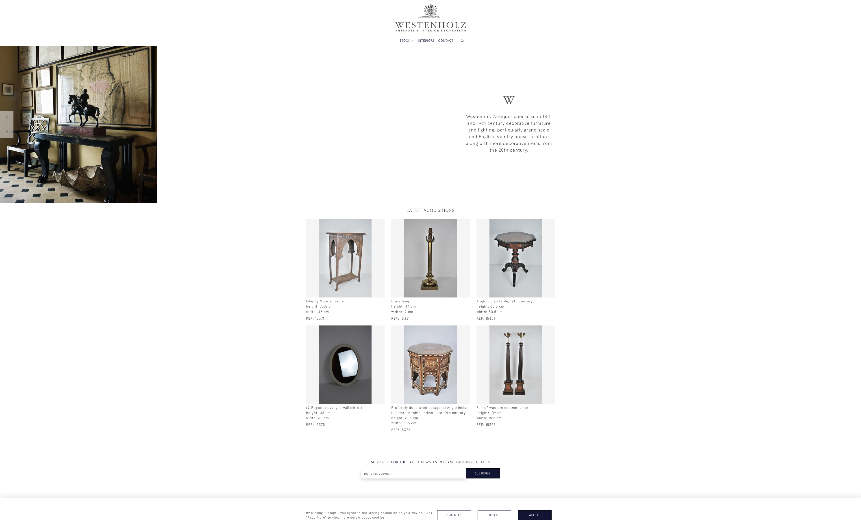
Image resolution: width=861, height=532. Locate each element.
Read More (454, 515)
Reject (494, 515)
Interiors (426, 40)
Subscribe (483, 473)
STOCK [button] (405, 40)
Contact (445, 40)
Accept (535, 515)
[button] (462, 40)
